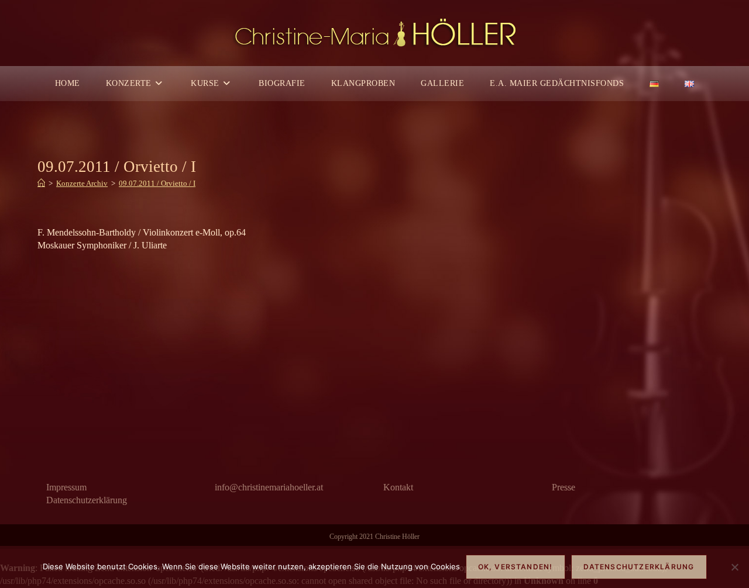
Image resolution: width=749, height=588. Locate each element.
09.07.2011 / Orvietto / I (157, 183)
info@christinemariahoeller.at (269, 487)
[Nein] (734, 567)
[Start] (41, 183)
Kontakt (398, 487)
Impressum (66, 487)
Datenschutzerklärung (86, 500)
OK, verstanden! (515, 566)
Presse (563, 487)
